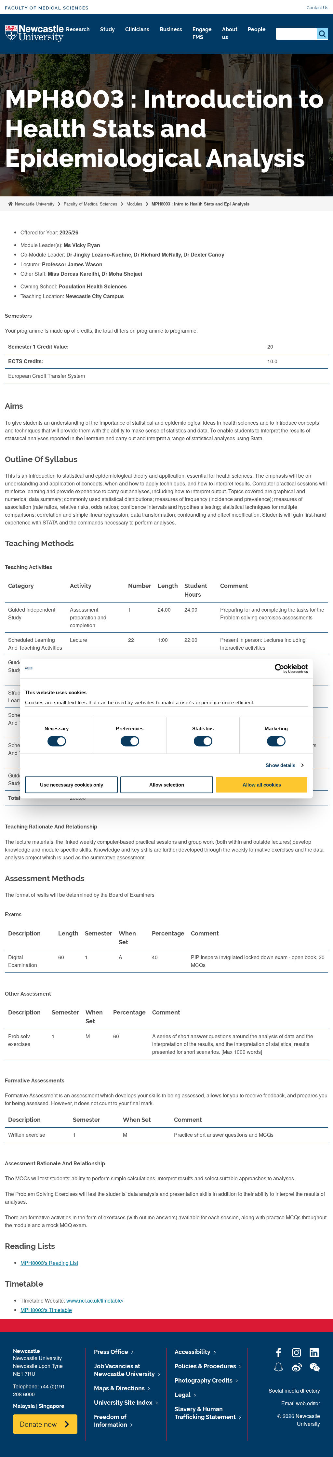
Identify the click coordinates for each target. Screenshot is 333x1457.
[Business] (171, 36)
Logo (34, 34)
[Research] (78, 36)
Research (78, 29)
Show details (280, 765)
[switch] (130, 741)
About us (229, 33)
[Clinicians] (137, 36)
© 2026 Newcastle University (298, 1419)
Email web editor (300, 1403)
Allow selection (166, 785)
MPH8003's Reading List (49, 1262)
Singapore (51, 1406)
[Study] (107, 36)
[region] (166, 952)
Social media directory (294, 1390)
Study (107, 29)
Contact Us (317, 7)
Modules (134, 204)
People (257, 29)
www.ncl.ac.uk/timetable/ (94, 1300)
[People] (257, 36)
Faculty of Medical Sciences (47, 8)
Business (171, 29)
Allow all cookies (262, 785)
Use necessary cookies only (71, 785)
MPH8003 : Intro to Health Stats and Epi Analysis (200, 204)
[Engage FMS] (202, 44)
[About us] (229, 44)
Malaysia (24, 1406)
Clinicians (137, 29)
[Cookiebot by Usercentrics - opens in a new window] (279, 668)
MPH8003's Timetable (46, 1310)
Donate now (38, 1424)
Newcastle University (34, 204)
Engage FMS (202, 33)
